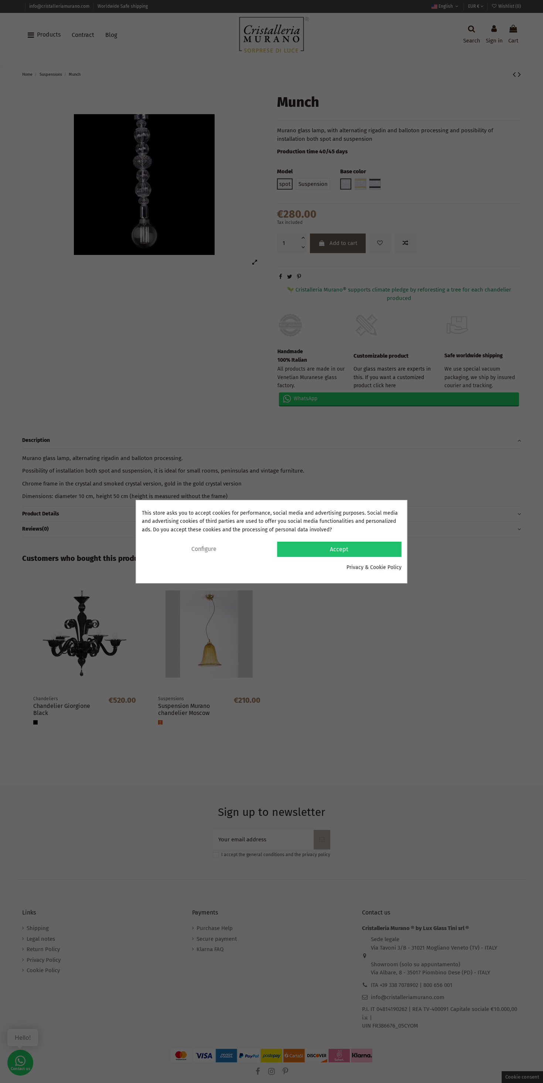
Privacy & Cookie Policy (374, 567)
